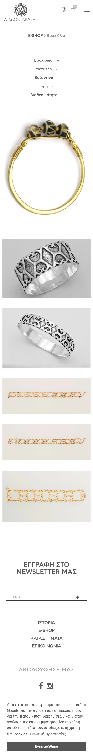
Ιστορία (46, 623)
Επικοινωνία (46, 646)
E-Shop (46, 630)
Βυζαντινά (44, 78)
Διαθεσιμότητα (43, 95)
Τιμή (44, 86)
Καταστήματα (47, 638)
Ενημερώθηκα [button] (46, 746)
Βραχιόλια (44, 60)
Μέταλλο (44, 69)
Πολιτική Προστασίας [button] (48, 734)
